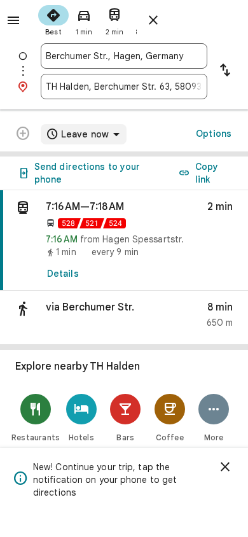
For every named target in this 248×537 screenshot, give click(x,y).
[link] (124, 240)
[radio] (53, 19)
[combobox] (124, 56)
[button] (124, 318)
